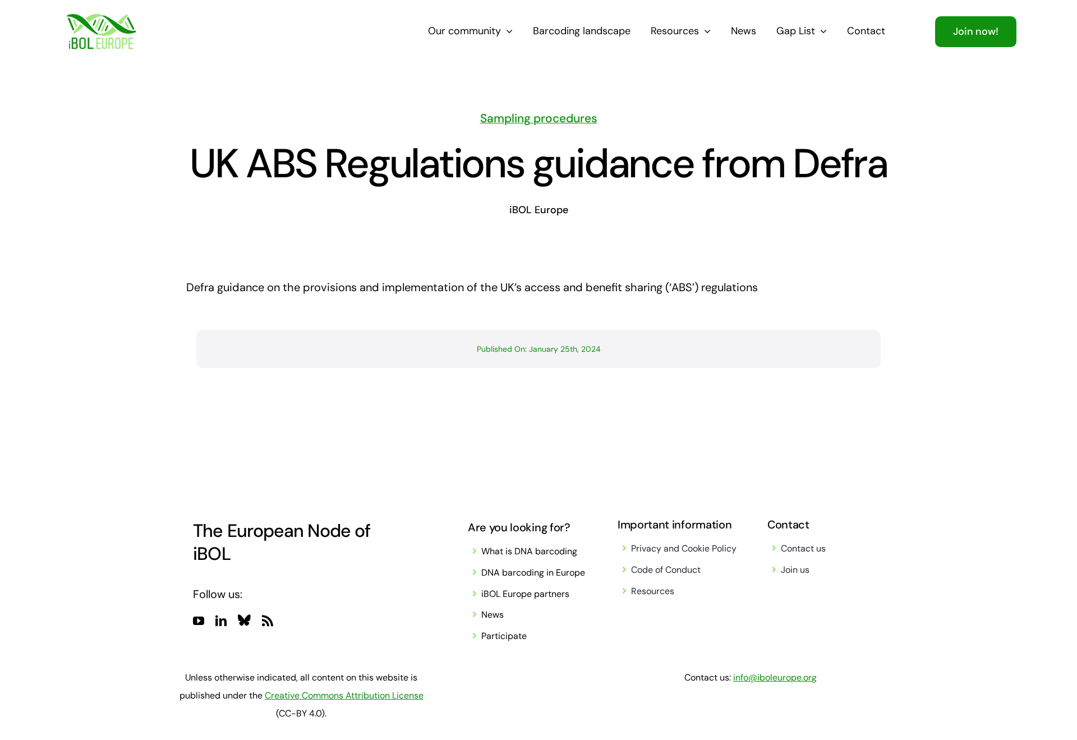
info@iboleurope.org (775, 677)
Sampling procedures (538, 118)
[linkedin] (221, 621)
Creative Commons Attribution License (344, 695)
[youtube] (198, 621)
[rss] (267, 621)
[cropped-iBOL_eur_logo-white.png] (101, 19)
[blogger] (244, 620)
